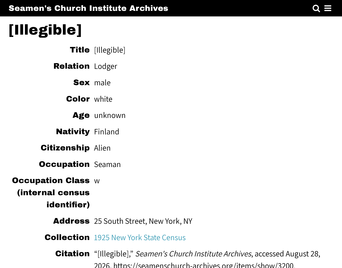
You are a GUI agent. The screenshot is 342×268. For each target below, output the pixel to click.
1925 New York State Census (140, 237)
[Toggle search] (316, 8)
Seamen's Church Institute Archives (88, 8)
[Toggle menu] (327, 8)
